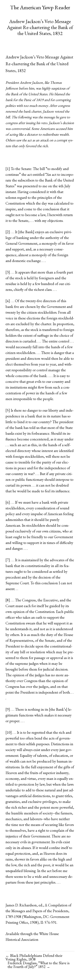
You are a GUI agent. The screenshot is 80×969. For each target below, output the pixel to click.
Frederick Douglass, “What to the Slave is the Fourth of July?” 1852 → (39, 965)
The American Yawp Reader (40, 7)
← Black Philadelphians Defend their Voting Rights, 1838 (34, 957)
